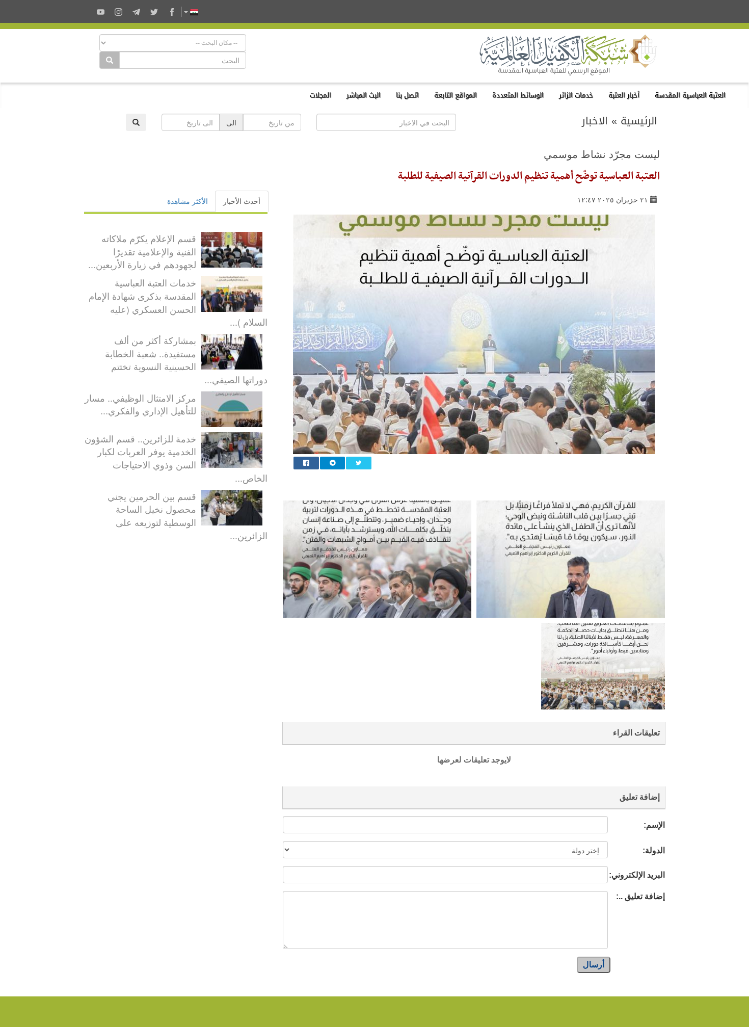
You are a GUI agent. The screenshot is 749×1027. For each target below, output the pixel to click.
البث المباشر (363, 95)
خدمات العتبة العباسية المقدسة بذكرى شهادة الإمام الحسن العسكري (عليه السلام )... (178, 302)
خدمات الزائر (576, 95)
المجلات (320, 95)
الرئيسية (639, 120)
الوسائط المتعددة (518, 95)
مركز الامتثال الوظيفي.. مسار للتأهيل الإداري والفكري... (140, 404)
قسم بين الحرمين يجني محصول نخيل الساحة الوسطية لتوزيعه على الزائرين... (188, 515)
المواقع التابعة (455, 95)
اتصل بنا (407, 95)
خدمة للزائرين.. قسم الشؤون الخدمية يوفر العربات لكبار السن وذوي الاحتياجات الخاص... (176, 458)
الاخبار (595, 120)
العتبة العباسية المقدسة (690, 95)
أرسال (593, 964)
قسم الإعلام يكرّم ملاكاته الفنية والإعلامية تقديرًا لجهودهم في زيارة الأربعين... (142, 251)
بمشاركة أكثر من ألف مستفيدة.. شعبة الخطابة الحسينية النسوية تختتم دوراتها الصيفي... (186, 359)
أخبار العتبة (623, 95)
